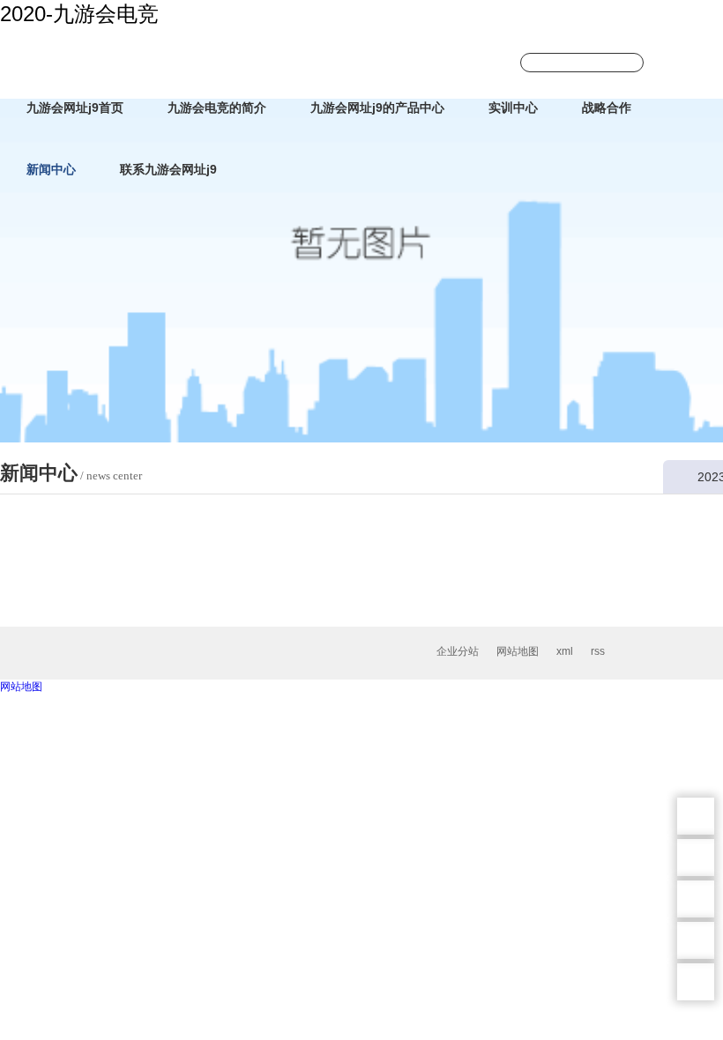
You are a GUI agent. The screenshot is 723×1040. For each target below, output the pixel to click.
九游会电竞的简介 (217, 107)
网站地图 (517, 651)
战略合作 (606, 107)
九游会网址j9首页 (74, 107)
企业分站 (457, 651)
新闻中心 (51, 169)
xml (564, 651)
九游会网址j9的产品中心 (377, 107)
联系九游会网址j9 (168, 169)
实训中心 (513, 107)
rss (598, 651)
